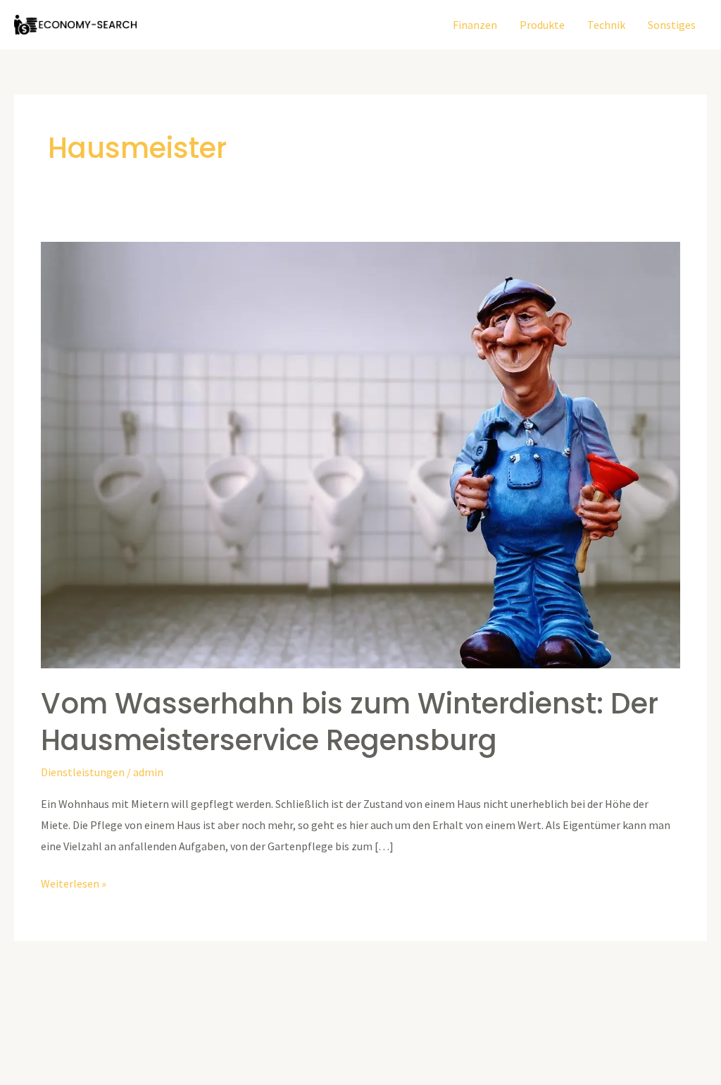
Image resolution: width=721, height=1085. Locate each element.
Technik (606, 25)
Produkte (542, 25)
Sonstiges (672, 25)
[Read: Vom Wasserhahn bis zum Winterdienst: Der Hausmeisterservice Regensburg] (360, 454)
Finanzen (475, 25)
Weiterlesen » (73, 881)
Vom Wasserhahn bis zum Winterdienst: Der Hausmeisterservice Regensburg (349, 722)
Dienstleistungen (83, 772)
